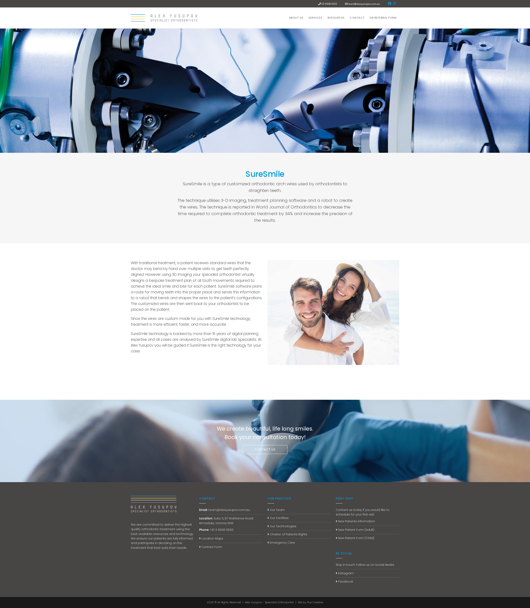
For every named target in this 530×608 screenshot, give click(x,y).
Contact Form (211, 547)
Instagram (345, 573)
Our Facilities (279, 518)
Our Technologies (282, 526)
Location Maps (212, 538)
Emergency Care (282, 543)
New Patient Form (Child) (355, 538)
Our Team (277, 510)
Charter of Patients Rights (288, 534)
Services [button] (315, 18)
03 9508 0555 (329, 4)
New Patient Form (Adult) (355, 530)
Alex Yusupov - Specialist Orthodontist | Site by (276, 602)
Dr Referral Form (383, 18)
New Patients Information (356, 521)
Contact (357, 18)
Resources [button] (336, 18)
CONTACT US (265, 449)
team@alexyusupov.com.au (364, 4)
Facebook (345, 581)
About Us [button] (296, 18)
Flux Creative (315, 602)
